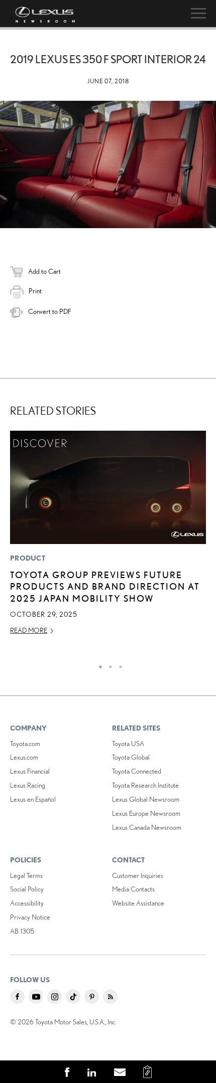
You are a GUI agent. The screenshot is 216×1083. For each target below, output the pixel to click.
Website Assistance (138, 903)
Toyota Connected (136, 771)
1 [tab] (97, 664)
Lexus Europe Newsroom (146, 813)
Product (27, 558)
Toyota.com (25, 744)
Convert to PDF (49, 311)
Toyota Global (131, 757)
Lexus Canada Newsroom (146, 827)
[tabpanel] (108, 537)
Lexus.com (24, 757)
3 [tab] (118, 664)
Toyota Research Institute (145, 785)
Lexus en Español (33, 799)
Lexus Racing (27, 785)
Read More (28, 630)
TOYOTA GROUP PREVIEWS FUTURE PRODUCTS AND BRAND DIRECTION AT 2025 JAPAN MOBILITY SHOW (105, 586)
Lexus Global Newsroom (145, 799)
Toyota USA (128, 744)
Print (35, 291)
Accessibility (27, 903)
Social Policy (27, 889)
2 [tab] (108, 664)
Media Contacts (133, 889)
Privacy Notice (30, 917)
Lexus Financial (30, 771)
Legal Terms (26, 875)
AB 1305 (22, 931)
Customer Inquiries (137, 875)
